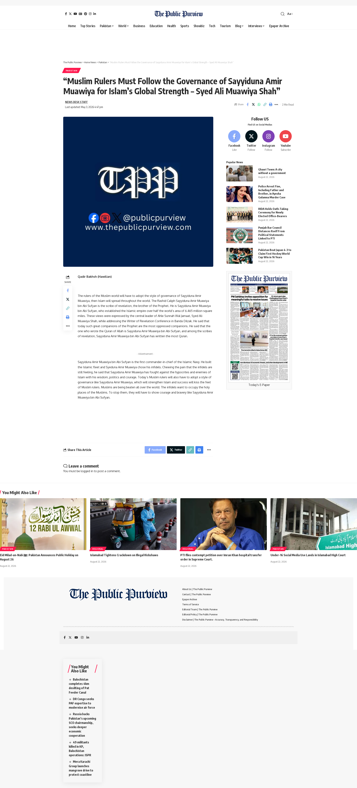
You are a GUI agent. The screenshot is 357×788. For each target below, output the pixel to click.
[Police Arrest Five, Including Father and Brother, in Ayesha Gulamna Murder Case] (239, 194)
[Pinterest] (85, 13)
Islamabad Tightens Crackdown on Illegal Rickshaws (124, 555)
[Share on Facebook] (247, 104)
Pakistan (71, 70)
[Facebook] (66, 13)
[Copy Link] (264, 104)
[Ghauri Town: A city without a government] (239, 173)
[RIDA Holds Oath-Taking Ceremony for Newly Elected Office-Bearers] (239, 215)
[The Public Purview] (178, 14)
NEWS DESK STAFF (76, 102)
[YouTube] (75, 13)
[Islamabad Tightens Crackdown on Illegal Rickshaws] (133, 524)
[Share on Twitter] (253, 104)
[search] (282, 14)
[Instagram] (90, 13)
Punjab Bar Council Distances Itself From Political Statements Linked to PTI (271, 233)
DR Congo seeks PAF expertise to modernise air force (82, 703)
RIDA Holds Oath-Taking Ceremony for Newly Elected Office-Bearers (273, 212)
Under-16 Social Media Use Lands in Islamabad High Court (308, 555)
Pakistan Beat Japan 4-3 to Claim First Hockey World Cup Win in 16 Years (274, 253)
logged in (87, 471)
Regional (97, 549)
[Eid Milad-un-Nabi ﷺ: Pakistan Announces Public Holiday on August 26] (43, 524)
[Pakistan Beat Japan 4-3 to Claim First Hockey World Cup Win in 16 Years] (239, 256)
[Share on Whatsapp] (259, 104)
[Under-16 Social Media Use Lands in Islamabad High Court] (314, 524)
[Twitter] (70, 13)
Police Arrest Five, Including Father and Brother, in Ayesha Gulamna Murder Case (271, 192)
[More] (276, 104)
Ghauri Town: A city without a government (272, 171)
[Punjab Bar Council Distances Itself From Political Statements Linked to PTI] (239, 235)
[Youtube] (286, 141)
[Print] (270, 104)
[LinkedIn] (94, 13)
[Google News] (80, 13)
